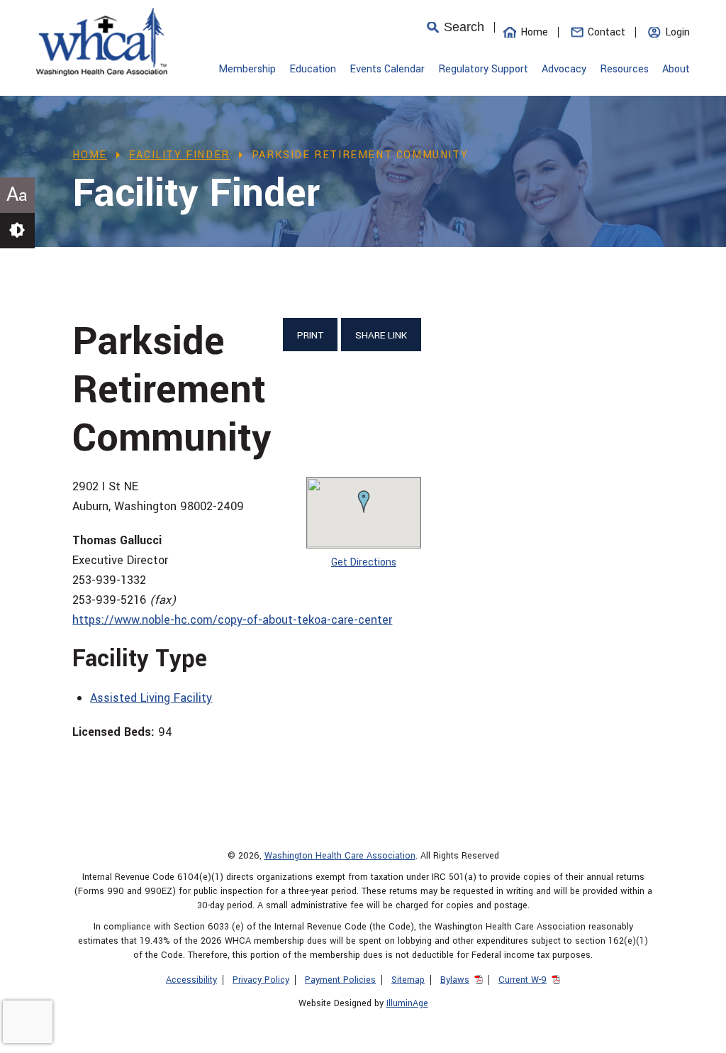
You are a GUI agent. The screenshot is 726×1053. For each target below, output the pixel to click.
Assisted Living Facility (151, 698)
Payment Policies (340, 980)
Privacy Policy (261, 980)
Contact (606, 32)
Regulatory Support (483, 69)
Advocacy (564, 69)
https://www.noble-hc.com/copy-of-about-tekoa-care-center (232, 620)
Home (534, 32)
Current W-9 (522, 980)
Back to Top (694, 1035)
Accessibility (191, 980)
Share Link (381, 335)
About (676, 69)
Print (310, 335)
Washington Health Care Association (339, 855)
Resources (624, 69)
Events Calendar (387, 69)
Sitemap (408, 980)
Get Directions (363, 562)
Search (464, 27)
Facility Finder (179, 155)
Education (312, 69)
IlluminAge (407, 1003)
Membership (247, 69)
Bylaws (454, 980)
